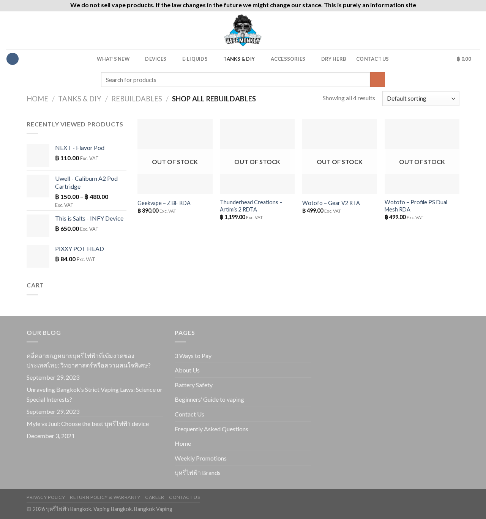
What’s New (113, 59)
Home (37, 99)
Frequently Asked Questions (211, 428)
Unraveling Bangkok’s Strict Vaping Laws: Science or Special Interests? (95, 394)
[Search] (444, 59)
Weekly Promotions (201, 458)
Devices (155, 59)
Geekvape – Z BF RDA (164, 203)
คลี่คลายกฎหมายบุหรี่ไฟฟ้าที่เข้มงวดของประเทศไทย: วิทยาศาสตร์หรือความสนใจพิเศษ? (89, 360)
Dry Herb (333, 59)
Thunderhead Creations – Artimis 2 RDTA (251, 206)
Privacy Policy (46, 497)
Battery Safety (194, 384)
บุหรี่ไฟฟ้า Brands (198, 472)
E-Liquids (195, 59)
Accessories (288, 59)
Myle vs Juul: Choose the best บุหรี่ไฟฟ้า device (88, 423)
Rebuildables (136, 99)
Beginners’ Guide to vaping (209, 399)
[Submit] (377, 79)
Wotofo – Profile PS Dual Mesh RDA (416, 206)
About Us (187, 370)
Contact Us (372, 59)
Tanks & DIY (239, 59)
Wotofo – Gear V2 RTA (331, 203)
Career (154, 497)
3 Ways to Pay (193, 355)
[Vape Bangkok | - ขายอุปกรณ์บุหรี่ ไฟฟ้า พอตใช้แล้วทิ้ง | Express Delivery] (243, 30)
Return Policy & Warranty (105, 497)
